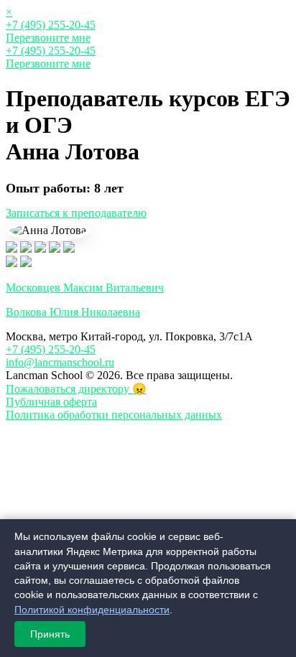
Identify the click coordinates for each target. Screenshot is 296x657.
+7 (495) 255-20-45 (51, 25)
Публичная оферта (51, 402)
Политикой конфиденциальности (92, 609)
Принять (50, 634)
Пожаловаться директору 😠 (76, 389)
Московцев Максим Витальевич (85, 287)
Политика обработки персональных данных (114, 415)
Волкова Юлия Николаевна (73, 312)
